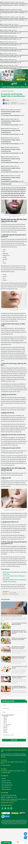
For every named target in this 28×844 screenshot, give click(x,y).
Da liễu (9, 91)
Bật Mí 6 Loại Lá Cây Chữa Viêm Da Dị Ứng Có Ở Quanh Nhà (19, 639)
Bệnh (6, 91)
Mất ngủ (5, 727)
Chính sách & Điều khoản (7, 785)
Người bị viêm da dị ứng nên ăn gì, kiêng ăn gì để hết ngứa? (19, 657)
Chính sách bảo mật (6, 787)
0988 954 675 (11, 802)
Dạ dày (5, 722)
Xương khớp (6, 726)
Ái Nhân (7, 100)
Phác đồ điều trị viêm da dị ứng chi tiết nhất (11, 615)
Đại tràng (5, 732)
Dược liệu (17, 86)
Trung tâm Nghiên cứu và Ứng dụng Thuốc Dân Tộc (14, 83)
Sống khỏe (22, 86)
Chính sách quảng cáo (6, 789)
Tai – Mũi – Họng (7, 724)
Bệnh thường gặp (10, 86)
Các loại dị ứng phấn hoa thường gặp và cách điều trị (19, 623)
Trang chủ (3, 86)
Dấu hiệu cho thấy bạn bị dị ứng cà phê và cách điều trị (19, 677)
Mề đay (5, 718)
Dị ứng (12, 91)
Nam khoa (6, 716)
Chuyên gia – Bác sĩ (6, 780)
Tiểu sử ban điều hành (6, 782)
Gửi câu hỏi (14, 740)
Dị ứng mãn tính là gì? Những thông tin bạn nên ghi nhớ (18, 647)
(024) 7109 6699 (6, 765)
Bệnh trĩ (5, 721)
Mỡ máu (5, 730)
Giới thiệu (4, 778)
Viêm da (5, 719)
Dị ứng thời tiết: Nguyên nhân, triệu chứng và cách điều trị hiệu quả (19, 688)
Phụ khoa (5, 729)
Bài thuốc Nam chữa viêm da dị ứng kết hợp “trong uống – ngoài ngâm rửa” (19, 632)
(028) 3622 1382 (6, 772)
